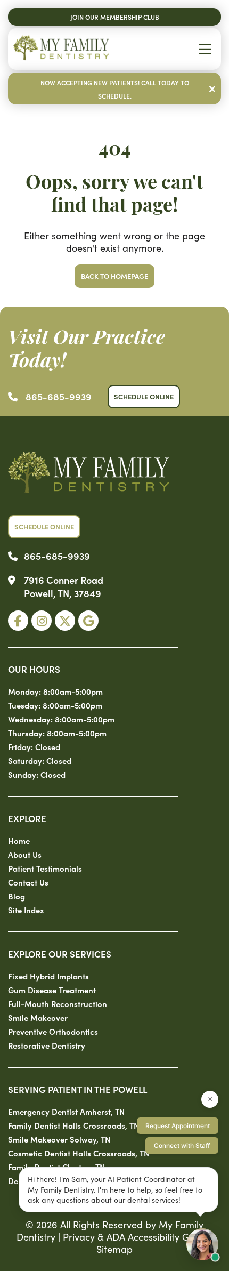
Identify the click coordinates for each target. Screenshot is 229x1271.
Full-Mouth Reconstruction (57, 1003)
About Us (25, 854)
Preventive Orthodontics (53, 1031)
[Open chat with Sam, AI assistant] (202, 1244)
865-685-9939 (59, 396)
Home (19, 840)
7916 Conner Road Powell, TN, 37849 (63, 586)
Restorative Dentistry (46, 1045)
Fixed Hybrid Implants (48, 976)
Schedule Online (144, 396)
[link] (18, 620)
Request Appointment (177, 1126)
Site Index (26, 909)
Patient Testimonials (45, 868)
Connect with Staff (182, 1145)
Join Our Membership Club (114, 16)
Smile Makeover (38, 1017)
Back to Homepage (114, 276)
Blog (16, 896)
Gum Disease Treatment (52, 989)
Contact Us (28, 882)
